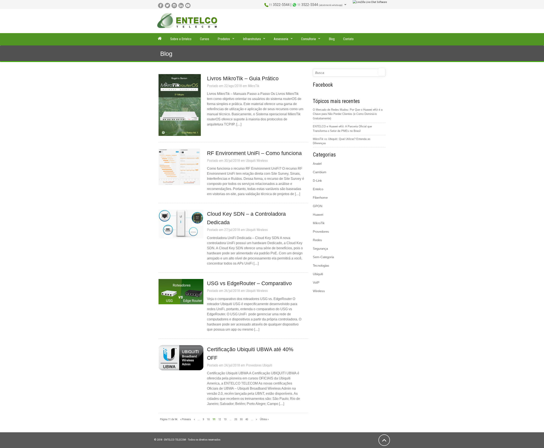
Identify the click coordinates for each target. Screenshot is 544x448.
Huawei (318, 214)
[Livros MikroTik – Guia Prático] (180, 104)
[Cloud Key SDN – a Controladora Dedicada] (181, 223)
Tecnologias (321, 265)
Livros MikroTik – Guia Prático (243, 78)
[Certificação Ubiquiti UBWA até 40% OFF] (181, 357)
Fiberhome (320, 197)
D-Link (317, 180)
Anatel (317, 163)
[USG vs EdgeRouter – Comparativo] (181, 291)
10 (208, 419)
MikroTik (253, 86)
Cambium (319, 172)
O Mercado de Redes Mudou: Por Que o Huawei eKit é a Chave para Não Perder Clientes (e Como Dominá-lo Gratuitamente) (347, 114)
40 (246, 419)
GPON (317, 206)
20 (235, 419)
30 (241, 419)
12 (219, 419)
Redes (317, 240)
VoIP (316, 282)
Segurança (320, 248)
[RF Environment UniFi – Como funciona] (179, 166)
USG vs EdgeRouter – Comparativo (249, 283)
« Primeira (185, 419)
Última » (264, 419)
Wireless (262, 161)
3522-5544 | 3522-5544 (306, 4)
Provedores (254, 365)
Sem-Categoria (323, 257)
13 (225, 419)
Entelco (318, 189)
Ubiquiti (251, 161)
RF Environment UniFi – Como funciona (254, 153)
